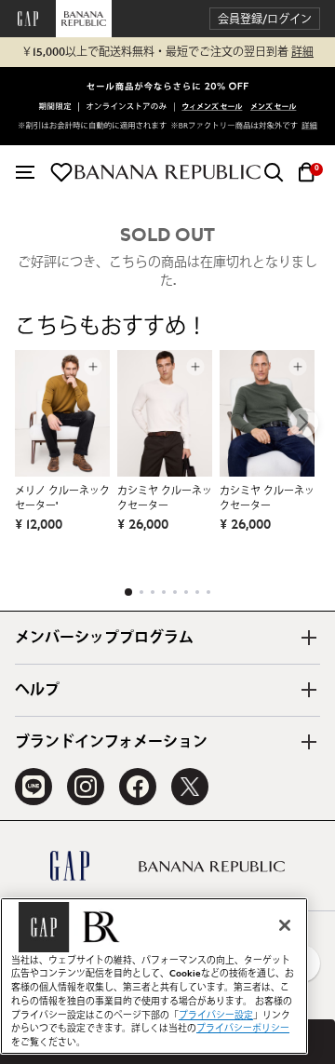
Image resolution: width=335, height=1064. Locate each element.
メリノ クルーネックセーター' (62, 498)
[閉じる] (284, 925)
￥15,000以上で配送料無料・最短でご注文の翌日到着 (167, 52)
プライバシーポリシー (242, 1028)
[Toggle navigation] (25, 172)
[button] (264, 19)
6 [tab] (186, 592)
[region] (154, 976)
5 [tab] (175, 592)
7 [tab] (197, 592)
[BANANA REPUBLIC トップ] (167, 172)
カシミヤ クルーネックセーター (164, 498)
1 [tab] (128, 592)
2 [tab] (141, 592)
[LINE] (33, 786)
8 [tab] (208, 592)
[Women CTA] (212, 108)
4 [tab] (164, 592)
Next (303, 423)
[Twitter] (189, 786)
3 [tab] (152, 592)
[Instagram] (85, 786)
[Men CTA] (273, 108)
